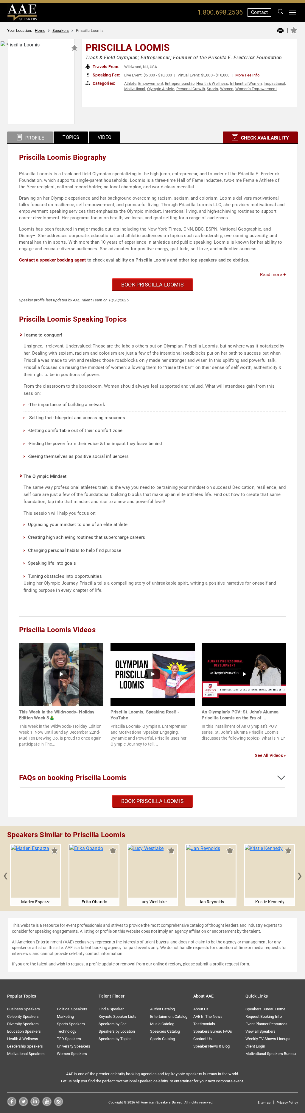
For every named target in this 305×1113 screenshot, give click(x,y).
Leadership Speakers (25, 1046)
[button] (5, 875)
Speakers (60, 30)
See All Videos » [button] (270, 755)
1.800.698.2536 (220, 12)
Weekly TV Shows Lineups (267, 1039)
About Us (200, 1009)
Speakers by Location (117, 1031)
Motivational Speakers (26, 1053)
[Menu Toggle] (292, 12)
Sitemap (264, 1103)
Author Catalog (162, 1009)
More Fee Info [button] (247, 75)
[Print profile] (280, 30)
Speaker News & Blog (211, 1046)
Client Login (255, 1046)
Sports (212, 89)
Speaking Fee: (106, 75)
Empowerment (150, 83)
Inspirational (274, 83)
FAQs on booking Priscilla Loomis (73, 778)
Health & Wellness (212, 83)
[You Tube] (47, 1104)
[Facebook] (11, 1104)
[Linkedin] (35, 1104)
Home (40, 30)
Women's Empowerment (256, 89)
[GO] (280, 12)
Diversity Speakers (23, 1024)
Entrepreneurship (179, 83)
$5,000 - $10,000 (158, 75)
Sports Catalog (162, 1039)
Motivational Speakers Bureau (270, 1053)
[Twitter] (23, 1104)
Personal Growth (190, 89)
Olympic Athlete (160, 89)
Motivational (134, 89)
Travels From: (105, 66)
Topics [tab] (71, 137)
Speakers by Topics (115, 1039)
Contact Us (202, 1039)
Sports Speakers (71, 1024)
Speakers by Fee (113, 1024)
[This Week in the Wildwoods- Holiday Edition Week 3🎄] (61, 674)
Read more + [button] (273, 274)
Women (227, 89)
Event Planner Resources (266, 1024)
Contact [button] (259, 12)
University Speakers (73, 1046)
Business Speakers (23, 1009)
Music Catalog (162, 1024)
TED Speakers (69, 1039)
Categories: (103, 83)
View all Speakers (260, 1031)
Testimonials (204, 1024)
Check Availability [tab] (264, 138)
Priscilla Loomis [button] (127, 47)
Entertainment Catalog (168, 1016)
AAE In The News (207, 1016)
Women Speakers (72, 1053)
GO (280, 12)
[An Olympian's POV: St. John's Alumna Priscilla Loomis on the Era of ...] (244, 674)
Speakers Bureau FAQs (212, 1031)
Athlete (130, 83)
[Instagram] (58, 1104)
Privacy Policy (287, 1103)
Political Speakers (72, 1009)
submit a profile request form (222, 964)
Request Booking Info (263, 1016)
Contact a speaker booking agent (52, 260)
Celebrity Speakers (23, 1016)
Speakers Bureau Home (265, 1009)
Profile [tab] (34, 138)
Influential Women (246, 83)
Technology (66, 1031)
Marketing (65, 1016)
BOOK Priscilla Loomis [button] (152, 284)
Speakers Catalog (165, 1031)
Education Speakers (24, 1031)
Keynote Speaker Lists (117, 1016)
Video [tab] (104, 137)
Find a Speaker (111, 1009)
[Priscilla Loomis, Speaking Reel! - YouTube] (153, 674)
